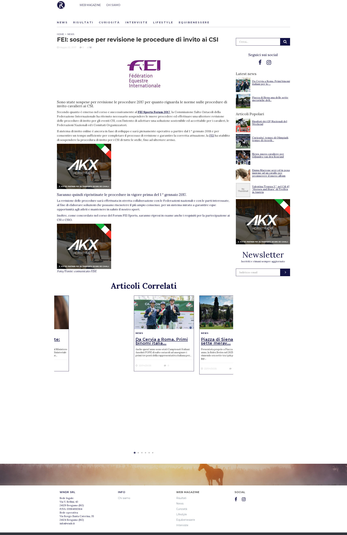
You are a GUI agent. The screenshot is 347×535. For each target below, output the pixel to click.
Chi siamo (124, 498)
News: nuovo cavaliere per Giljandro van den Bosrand (268, 155)
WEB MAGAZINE (90, 5)
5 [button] (149, 453)
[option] (164, 333)
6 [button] (153, 453)
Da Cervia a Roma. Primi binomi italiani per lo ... (271, 83)
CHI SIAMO (113, 5)
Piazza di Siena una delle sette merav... (228, 341)
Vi (90, 47)
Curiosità (109, 22)
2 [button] (138, 453)
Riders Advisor (61, 5)
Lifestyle (163, 22)
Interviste (136, 22)
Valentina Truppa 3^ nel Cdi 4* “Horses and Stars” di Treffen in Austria (271, 189)
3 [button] (142, 453)
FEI (211, 135)
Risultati (83, 22)
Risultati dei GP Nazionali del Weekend (269, 123)
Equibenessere (194, 22)
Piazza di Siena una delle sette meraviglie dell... (270, 99)
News (62, 22)
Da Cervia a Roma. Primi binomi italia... (162, 341)
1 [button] (134, 453)
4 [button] (145, 453)
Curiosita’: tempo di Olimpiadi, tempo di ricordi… (270, 139)
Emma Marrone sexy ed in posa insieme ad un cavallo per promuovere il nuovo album (271, 173)
